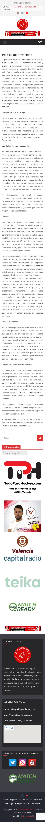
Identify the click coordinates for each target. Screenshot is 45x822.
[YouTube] (32, 763)
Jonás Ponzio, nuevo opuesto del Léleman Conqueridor (25, 8)
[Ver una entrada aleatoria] (40, 42)
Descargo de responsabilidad (17, 803)
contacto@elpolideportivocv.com (19, 709)
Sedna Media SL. (28, 816)
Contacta (36, 803)
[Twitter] (13, 763)
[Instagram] (22, 763)
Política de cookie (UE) (32, 799)
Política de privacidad (12, 799)
